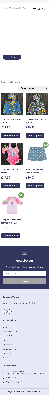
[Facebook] (5, 311)
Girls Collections (9, 331)
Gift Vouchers (8, 344)
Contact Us (7, 353)
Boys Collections (9, 336)
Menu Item (6, 358)
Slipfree (5, 340)
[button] (34, 9)
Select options (10, 135)
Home (5, 327)
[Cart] (43, 9)
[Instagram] (9, 311)
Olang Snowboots (9, 349)
